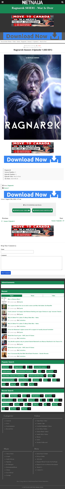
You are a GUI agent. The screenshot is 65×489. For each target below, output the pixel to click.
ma (26, 404)
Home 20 (31, 400)
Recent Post (9, 429)
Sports (21, 302)
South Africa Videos (42, 434)
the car (32, 384)
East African (9, 472)
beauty (50, 375)
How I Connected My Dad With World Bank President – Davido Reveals (28, 353)
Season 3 (30, 41)
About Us (39, 467)
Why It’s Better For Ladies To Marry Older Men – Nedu (23, 317)
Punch (36, 481)
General (8, 421)
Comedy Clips (41, 423)
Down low (6, 367)
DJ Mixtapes (9, 464)
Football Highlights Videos (44, 426)
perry (45, 380)
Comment (4, 255)
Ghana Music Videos (42, 431)
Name (2, 249)
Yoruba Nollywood (42, 442)
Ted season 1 (36, 395)
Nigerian (8, 462)
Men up (13, 384)
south (54, 380)
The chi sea (6, 404)
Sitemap (33, 481)
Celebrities (22, 320)
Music (32, 295)
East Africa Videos (42, 429)
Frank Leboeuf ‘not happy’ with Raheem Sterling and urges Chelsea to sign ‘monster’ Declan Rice (36, 311)
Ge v (24, 395)
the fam (21, 400)
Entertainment (10, 426)
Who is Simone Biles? (14, 299)
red (4, 408)
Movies (39, 437)
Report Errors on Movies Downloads (47, 464)
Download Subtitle (42, 210)
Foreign (8, 475)
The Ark (55, 404)
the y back (49, 395)
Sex (40, 371)
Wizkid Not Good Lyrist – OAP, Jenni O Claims (21, 335)
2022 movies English (8, 380)
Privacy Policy (41, 456)
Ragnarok (23, 41)
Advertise (39, 459)
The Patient (14, 395)
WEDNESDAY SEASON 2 (25, 371)
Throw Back (9, 453)
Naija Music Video (42, 421)
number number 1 (7, 400)
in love (17, 404)
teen (4, 384)
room (56, 400)
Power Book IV (23, 380)
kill (46, 404)
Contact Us (40, 470)
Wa (4, 395)
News (7, 423)
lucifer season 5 (7, 371)
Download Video (21, 210)
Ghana (8, 470)
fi (48, 400)
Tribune (40, 481)
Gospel (8, 456)
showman (36, 380)
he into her (50, 371)
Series (18, 41)
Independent (45, 481)
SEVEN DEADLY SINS (36, 375)
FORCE (36, 404)
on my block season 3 (41, 367)
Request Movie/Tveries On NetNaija (47, 462)
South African (10, 459)
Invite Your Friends (42, 453)
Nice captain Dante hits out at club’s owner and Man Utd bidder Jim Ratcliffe (30, 305)
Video (53, 295)
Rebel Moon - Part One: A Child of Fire (13, 375)
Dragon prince (19, 367)
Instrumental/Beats (11, 467)
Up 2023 (13, 408)
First (22, 384)
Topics (12, 295)
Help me (24, 408)
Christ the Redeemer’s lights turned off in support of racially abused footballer (30, 329)
